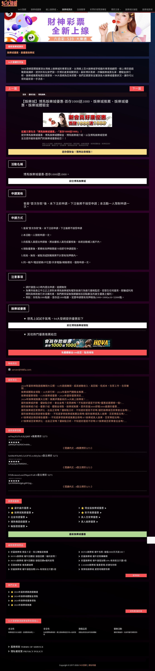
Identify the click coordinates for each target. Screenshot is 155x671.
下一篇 (136, 88)
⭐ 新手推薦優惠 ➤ (91, 512)
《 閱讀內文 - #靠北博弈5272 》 (77, 467)
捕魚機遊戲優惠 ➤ (20, 521)
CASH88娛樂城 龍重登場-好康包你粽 (99, 565)
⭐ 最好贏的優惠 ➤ (21, 508)
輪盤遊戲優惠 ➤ (19, 526)
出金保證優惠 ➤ (19, 517)
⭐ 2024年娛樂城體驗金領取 (24, 596)
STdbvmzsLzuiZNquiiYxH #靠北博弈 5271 (30, 475)
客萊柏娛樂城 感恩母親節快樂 (95, 569)
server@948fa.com (21, 369)
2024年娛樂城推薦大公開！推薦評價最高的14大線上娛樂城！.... (55, 399)
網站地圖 (92, 665)
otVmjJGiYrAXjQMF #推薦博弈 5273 (27, 436)
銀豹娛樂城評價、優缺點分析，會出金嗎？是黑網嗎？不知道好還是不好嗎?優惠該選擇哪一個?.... (72, 403)
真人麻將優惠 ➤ (89, 521)
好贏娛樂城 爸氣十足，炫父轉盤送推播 (29, 552)
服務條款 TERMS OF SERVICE (27, 647)
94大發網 (83, 665)
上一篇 (12, 88)
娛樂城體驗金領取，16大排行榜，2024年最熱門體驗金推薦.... (53, 392)
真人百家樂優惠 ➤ (91, 517)
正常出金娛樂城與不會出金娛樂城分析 (26, 52)
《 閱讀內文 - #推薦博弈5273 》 (77, 448)
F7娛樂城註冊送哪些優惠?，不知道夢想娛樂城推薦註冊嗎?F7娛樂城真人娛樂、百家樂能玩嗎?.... (72, 417)
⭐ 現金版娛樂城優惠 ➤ (94, 508)
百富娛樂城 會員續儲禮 (22, 565)
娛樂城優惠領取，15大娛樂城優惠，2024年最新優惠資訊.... (52, 395)
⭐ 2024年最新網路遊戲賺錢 (24, 592)
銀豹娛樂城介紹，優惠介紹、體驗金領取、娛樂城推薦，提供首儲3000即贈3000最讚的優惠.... (70, 406)
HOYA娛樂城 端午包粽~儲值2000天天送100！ (103, 552)
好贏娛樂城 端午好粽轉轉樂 (94, 556)
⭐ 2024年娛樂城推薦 (21, 605)
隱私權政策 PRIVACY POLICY (27, 651)
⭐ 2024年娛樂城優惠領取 (23, 601)
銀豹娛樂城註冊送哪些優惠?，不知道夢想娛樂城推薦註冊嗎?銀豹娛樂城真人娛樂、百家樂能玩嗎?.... (74, 414)
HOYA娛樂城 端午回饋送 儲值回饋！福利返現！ (34, 556)
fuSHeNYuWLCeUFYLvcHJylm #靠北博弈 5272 (33, 456)
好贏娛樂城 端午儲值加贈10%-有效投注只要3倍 (104, 561)
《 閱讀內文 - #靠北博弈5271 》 (77, 486)
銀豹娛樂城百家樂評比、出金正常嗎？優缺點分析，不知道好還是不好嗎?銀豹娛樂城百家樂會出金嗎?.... (76, 410)
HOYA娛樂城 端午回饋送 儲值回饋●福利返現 (32, 561)
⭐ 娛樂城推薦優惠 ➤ (22, 512)
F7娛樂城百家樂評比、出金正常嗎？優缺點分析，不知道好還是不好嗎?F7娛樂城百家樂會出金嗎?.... (74, 421)
